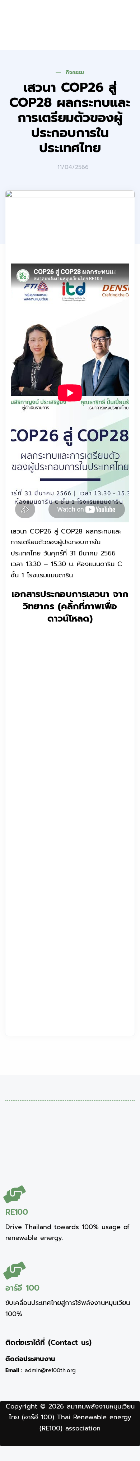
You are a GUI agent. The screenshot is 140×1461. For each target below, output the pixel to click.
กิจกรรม (75, 72)
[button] (108, 25)
